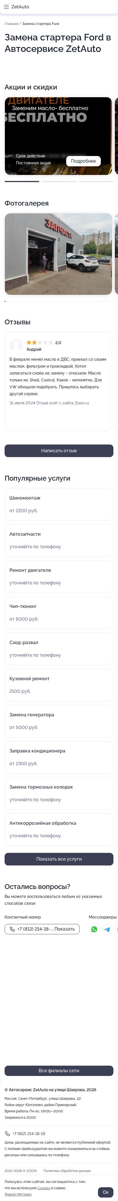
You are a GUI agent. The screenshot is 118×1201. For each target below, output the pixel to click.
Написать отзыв (59, 450)
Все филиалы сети (59, 1070)
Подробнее (83, 161)
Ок (106, 1192)
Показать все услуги (59, 859)
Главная (12, 24)
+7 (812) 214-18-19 (29, 1133)
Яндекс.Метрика (18, 1194)
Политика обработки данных (67, 1171)
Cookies (44, 1188)
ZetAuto (20, 6)
